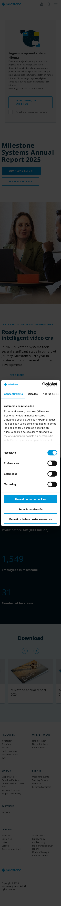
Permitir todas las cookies (30, 499)
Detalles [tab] (33, 393)
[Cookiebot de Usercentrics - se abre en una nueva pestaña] (43, 384)
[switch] (52, 463)
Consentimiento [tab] (13, 393)
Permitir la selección (30, 509)
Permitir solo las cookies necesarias (30, 519)
